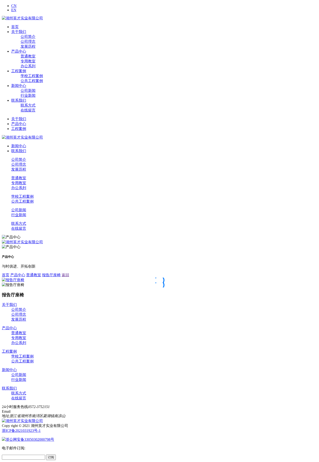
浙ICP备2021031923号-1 (21, 431)
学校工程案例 (32, 76)
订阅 (51, 457)
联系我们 (18, 100)
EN (13, 10)
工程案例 (18, 71)
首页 (15, 27)
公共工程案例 (32, 81)
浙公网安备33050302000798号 (30, 439)
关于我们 (18, 32)
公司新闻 (28, 91)
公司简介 (28, 37)
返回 (65, 275)
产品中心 (18, 51)
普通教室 (28, 56)
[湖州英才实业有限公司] (22, 18)
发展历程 (28, 46)
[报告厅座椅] (13, 280)
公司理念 (28, 41)
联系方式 (28, 105)
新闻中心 (18, 86)
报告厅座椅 (51, 275)
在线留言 (28, 110)
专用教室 (28, 61)
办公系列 (28, 66)
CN (14, 6)
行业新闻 (28, 95)
